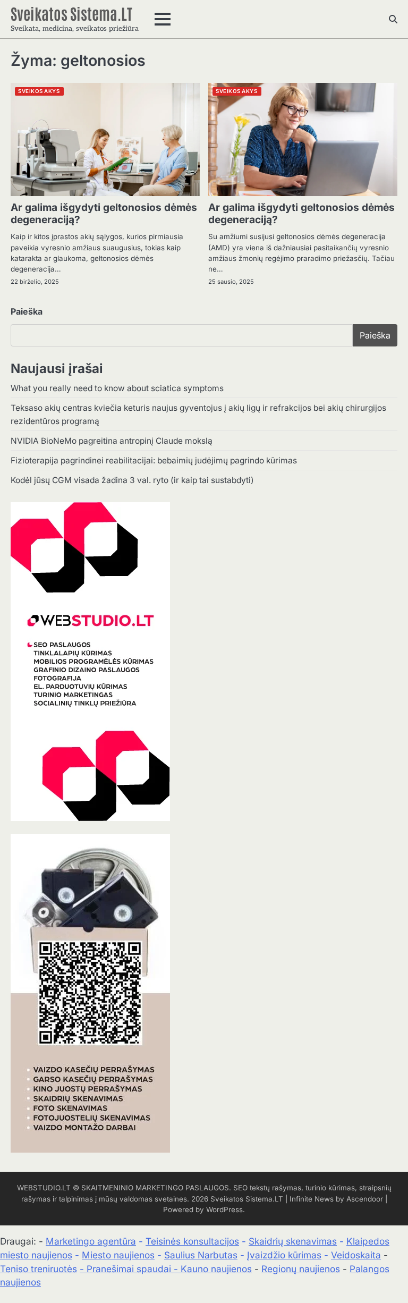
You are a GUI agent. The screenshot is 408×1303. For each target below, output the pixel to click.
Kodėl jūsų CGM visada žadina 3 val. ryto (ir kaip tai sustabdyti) (132, 480)
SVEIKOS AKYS (39, 91)
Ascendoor (364, 1199)
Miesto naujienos (118, 1254)
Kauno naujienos (216, 1268)
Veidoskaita (356, 1254)
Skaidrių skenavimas (293, 1241)
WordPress (224, 1209)
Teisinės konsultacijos (192, 1241)
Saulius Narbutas (200, 1254)
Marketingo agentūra (91, 1241)
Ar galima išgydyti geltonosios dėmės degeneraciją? (104, 213)
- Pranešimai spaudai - (130, 1268)
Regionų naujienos (300, 1268)
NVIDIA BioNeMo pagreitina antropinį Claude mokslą (111, 441)
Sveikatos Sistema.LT (71, 13)
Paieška (26, 311)
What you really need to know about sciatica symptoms (117, 388)
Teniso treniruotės (38, 1268)
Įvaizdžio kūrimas (284, 1254)
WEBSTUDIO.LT (44, 1187)
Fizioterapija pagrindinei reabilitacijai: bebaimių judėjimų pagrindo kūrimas (154, 460)
